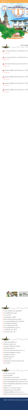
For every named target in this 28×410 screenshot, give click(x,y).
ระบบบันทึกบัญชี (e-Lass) (10, 313)
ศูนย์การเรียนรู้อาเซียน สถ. (10, 342)
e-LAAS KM (7, 359)
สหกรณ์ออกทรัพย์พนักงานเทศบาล (12, 352)
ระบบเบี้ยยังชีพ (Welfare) (10, 323)
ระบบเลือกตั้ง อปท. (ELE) (10, 330)
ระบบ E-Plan (7, 315)
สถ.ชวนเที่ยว (7, 363)
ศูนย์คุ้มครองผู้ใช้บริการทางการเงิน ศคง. (14, 392)
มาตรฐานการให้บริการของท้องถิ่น (12, 346)
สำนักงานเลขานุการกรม (9, 373)
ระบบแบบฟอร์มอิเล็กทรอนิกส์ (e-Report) (14, 321)
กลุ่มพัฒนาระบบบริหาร (9, 355)
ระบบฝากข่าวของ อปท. (10, 332)
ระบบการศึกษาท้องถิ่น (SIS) (11, 325)
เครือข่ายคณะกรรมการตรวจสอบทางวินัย (14, 361)
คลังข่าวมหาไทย (8, 386)
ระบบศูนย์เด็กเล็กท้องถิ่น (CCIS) (12, 328)
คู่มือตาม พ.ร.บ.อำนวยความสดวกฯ (12, 388)
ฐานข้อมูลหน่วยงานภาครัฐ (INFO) (12, 390)
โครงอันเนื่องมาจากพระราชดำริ (11, 377)
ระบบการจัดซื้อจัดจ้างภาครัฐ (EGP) (13, 311)
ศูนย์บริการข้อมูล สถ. (9, 357)
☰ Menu (5, 1)
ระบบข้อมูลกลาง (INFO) (10, 317)
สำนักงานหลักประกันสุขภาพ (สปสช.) (13, 319)
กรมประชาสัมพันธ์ (8, 375)
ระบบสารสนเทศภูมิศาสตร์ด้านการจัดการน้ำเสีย (15, 379)
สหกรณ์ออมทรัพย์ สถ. (9, 348)
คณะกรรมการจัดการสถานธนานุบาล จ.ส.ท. (14, 350)
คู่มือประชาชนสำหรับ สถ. (10, 344)
